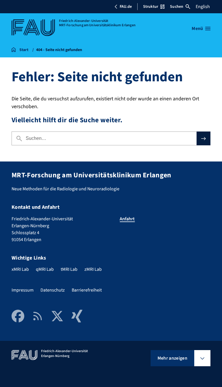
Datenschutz (52, 290)
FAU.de (126, 7)
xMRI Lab (20, 269)
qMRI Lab (45, 269)
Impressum (23, 290)
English (203, 6)
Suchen (176, 7)
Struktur (150, 7)
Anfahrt (127, 219)
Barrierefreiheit (87, 290)
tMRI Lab (69, 269)
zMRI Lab (93, 269)
